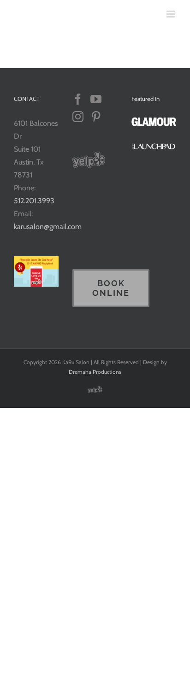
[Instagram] (77, 116)
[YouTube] (95, 99)
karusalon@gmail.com (48, 226)
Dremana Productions (95, 371)
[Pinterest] (95, 116)
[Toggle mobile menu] (171, 14)
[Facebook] (77, 99)
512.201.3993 (34, 200)
